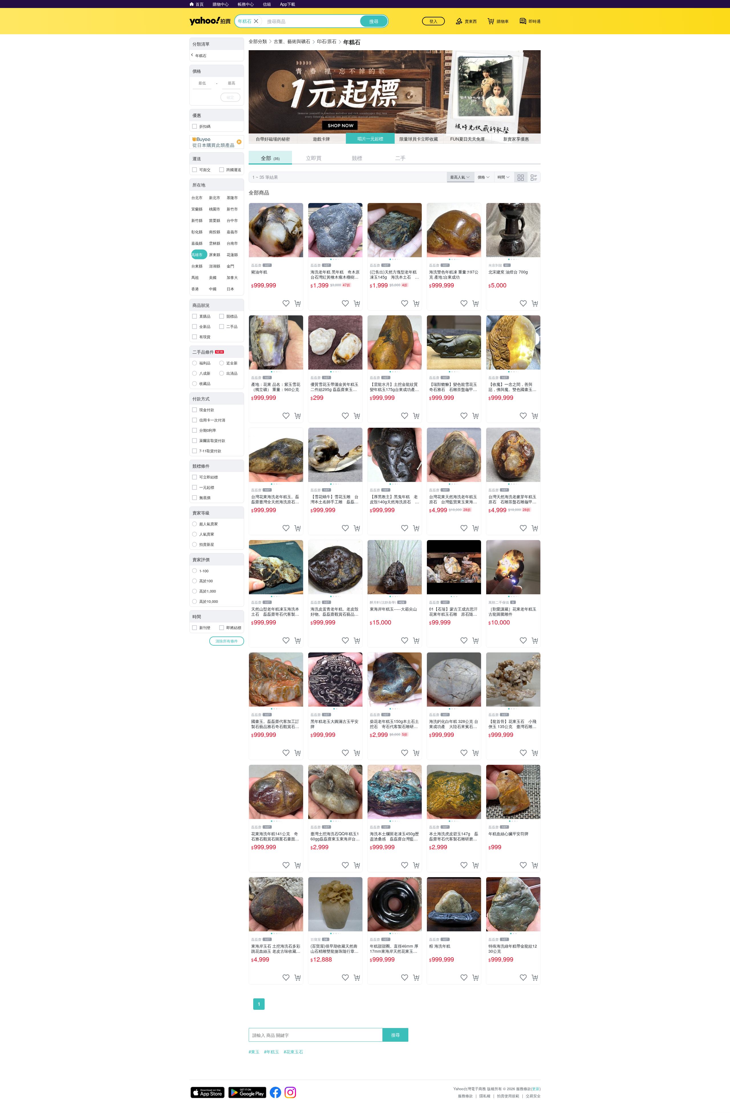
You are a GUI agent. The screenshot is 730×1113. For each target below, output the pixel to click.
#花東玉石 (293, 1052)
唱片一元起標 (370, 138)
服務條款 (465, 1095)
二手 (400, 157)
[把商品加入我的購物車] (297, 303)
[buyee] (216, 142)
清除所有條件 (227, 641)
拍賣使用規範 (508, 1095)
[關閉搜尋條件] (256, 21)
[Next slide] (358, 230)
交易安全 (533, 1095)
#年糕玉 (271, 1052)
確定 (230, 97)
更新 (536, 1088)
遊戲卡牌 (321, 139)
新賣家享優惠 (516, 139)
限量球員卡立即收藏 (419, 139)
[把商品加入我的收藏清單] (286, 303)
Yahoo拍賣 (210, 21)
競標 (357, 157)
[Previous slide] (312, 230)
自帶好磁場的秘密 (273, 139)
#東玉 (254, 1052)
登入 (433, 21)
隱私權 (484, 1095)
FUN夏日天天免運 (467, 139)
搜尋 (395, 1035)
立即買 (313, 157)
